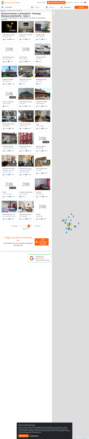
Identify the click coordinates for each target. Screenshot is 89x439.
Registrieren (69, 2)
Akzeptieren (23, 436)
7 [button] (33, 226)
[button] (14, 226)
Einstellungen (34, 436)
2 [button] (21, 226)
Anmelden (76, 2)
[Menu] (86, 2)
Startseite (3, 10)
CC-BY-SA (79, 438)
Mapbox (87, 438)
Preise (81, 2)
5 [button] (28, 226)
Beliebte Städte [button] (41, 2)
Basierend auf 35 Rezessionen (42, 260)
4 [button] (26, 226)
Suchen (81, 7)
